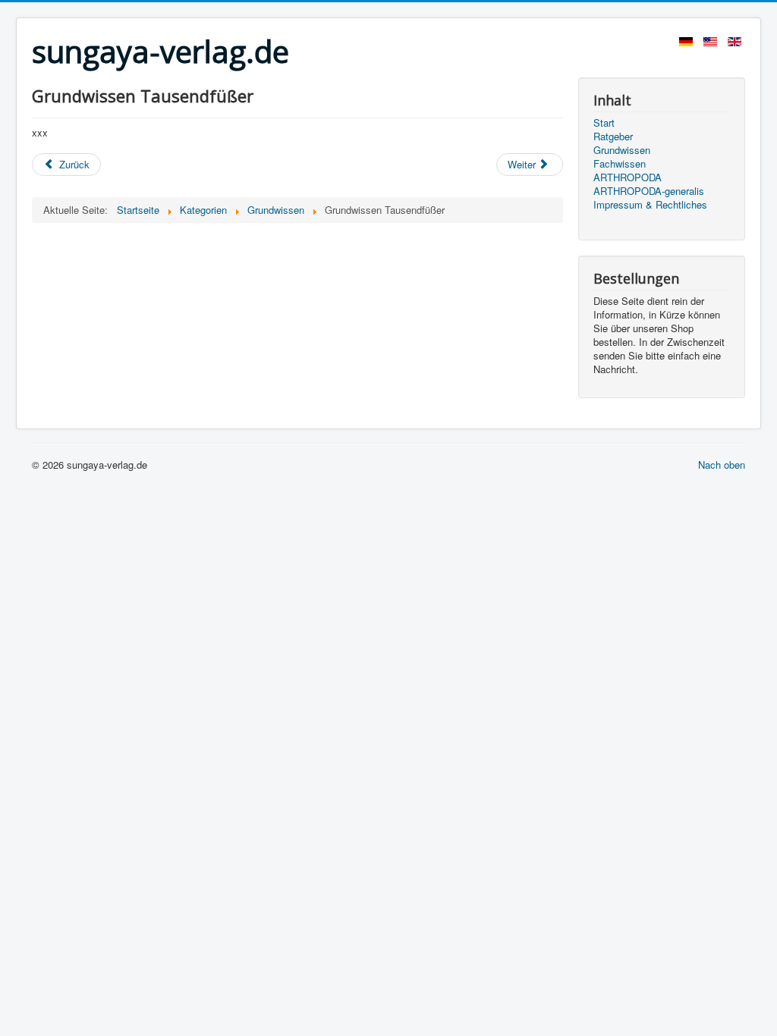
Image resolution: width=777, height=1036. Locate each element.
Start (604, 123)
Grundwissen (621, 150)
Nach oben (721, 464)
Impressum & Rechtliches (650, 205)
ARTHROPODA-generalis (648, 191)
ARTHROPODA (627, 177)
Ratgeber (613, 136)
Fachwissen (619, 164)
